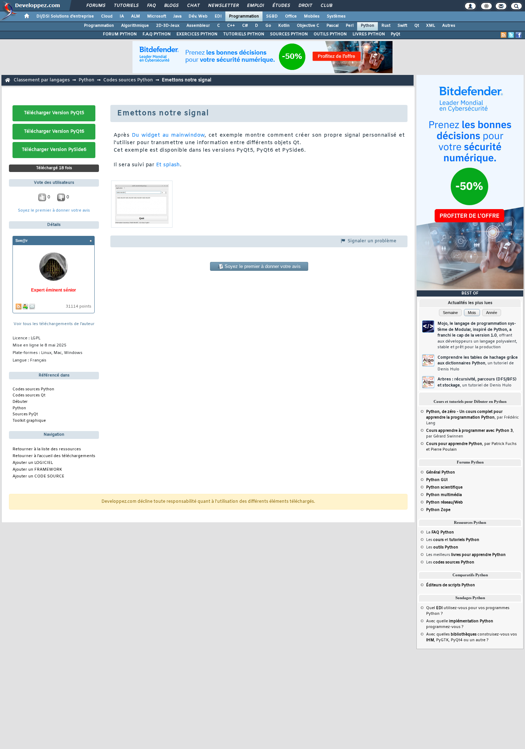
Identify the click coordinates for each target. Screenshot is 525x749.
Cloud (106, 16)
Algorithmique (135, 25)
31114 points (78, 306)
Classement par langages (42, 80)
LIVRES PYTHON (368, 34)
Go (268, 25)
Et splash (168, 165)
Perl (350, 25)
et (456, 539)
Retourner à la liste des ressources (46, 449)
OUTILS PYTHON (330, 34)
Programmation (244, 16)
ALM (135, 16)
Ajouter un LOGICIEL (32, 463)
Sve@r (21, 240)
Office (291, 16)
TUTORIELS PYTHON (243, 34)
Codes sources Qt (28, 395)
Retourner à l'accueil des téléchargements (53, 456)
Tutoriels (126, 6)
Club (326, 6)
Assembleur (198, 25)
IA (122, 16)
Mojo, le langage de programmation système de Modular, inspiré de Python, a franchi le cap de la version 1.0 (477, 335)
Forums (95, 6)
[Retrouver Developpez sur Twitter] (511, 35)
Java (177, 16)
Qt (416, 25)
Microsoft (156, 16)
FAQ (151, 6)
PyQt (395, 34)
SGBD (272, 16)
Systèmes (336, 16)
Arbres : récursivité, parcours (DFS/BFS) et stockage (477, 382)
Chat (193, 6)
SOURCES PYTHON (289, 34)
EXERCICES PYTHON (197, 34)
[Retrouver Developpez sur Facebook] (518, 35)
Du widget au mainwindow (168, 135)
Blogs (171, 6)
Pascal (332, 25)
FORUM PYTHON (120, 34)
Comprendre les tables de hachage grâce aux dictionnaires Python (478, 363)
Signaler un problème (371, 241)
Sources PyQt (25, 414)
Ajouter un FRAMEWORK (37, 469)
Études (280, 6)
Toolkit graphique (29, 420)
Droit (305, 6)
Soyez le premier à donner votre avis (54, 210)
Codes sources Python (128, 80)
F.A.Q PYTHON (156, 34)
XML (430, 25)
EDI (218, 16)
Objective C (308, 25)
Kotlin (284, 25)
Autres (448, 25)
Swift (402, 25)
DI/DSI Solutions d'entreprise (65, 16)
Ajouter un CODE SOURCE (38, 476)
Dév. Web (198, 16)
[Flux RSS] (503, 35)
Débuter (20, 401)
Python (367, 25)
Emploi (255, 6)
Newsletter (223, 6)
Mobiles (312, 16)
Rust (385, 25)
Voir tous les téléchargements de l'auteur (54, 324)
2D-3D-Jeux (167, 25)
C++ (231, 25)
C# (245, 25)
